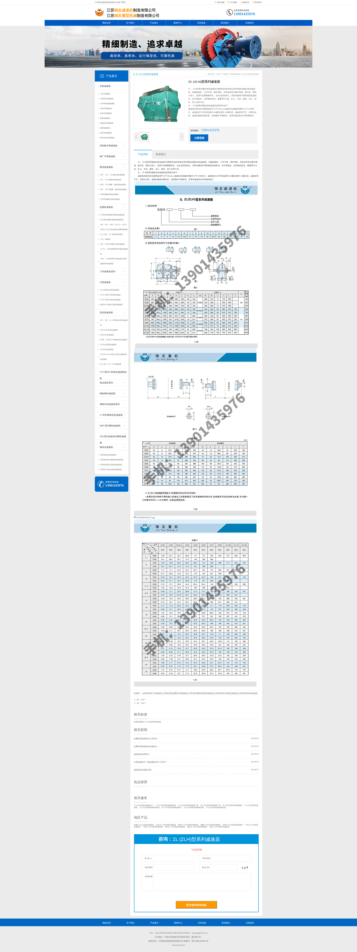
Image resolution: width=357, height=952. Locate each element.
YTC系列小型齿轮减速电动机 (113, 373)
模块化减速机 (106, 447)
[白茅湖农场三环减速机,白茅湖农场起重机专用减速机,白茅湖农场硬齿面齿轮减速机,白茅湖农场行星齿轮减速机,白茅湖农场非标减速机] (99, 14)
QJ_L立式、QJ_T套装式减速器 (111, 234)
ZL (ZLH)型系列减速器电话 (171, 807)
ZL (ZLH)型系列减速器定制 (194, 807)
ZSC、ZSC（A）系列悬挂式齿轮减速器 (114, 322)
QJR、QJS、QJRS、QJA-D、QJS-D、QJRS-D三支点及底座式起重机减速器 (114, 227)
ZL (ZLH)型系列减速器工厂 (144, 805)
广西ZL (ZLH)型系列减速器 (153, 827)
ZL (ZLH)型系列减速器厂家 (188, 805)
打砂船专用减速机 (107, 99)
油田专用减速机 (106, 133)
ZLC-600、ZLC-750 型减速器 (110, 364)
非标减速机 (105, 86)
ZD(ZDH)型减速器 (107, 335)
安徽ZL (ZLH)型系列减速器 (144, 825)
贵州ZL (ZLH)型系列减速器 (175, 827)
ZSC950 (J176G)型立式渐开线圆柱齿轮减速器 (113, 356)
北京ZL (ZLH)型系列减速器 (166, 825)
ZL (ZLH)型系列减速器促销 (149, 807)
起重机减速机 (106, 207)
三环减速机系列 (107, 271)
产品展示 (154, 23)
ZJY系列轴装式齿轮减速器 (110, 199)
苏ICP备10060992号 (200, 941)
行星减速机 (105, 282)
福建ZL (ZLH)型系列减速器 (210, 825)
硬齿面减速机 (105, 118)
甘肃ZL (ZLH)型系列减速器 (233, 825)
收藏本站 (245, 2)
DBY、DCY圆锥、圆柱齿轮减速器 (113, 185)
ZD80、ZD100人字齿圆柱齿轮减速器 (113, 340)
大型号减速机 (105, 94)
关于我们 (130, 23)
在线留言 (249, 23)
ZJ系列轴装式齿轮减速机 (109, 194)
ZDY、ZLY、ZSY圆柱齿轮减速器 (112, 175)
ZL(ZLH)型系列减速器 (108, 345)
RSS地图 (233, 2)
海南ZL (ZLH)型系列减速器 (197, 827)
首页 (218, 74)
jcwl (183, 945)
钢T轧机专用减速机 (107, 138)
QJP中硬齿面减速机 (107, 104)
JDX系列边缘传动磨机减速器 (113, 437)
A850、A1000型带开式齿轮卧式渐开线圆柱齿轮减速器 (113, 261)
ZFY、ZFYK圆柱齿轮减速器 (110, 180)
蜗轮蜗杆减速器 (107, 393)
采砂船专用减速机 (109, 145)
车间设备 (201, 23)
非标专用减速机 (106, 108)
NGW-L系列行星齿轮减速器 (110, 300)
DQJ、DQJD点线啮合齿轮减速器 (112, 244)
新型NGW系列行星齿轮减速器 (111, 305)
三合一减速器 (105, 239)
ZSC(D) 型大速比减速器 (109, 330)
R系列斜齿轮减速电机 (108, 455)
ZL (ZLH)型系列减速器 (147, 74)
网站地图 (221, 2)
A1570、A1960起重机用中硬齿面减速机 (114, 251)
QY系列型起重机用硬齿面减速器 (112, 215)
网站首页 (106, 23)
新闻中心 (177, 23)
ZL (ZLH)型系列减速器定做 (216, 807)
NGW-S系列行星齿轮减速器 (110, 295)
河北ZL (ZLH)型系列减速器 (219, 827)
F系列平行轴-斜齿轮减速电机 (111, 469)
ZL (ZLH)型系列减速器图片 (233, 805)
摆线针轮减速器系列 (110, 404)
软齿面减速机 (106, 312)
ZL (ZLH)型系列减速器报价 (166, 805)
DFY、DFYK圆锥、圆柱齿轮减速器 (113, 189)
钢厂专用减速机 (107, 156)
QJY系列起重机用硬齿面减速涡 (111, 220)
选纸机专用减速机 (107, 123)
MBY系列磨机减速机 (110, 425)
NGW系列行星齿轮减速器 (109, 290)
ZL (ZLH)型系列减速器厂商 (210, 805)
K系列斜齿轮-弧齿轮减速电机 (111, 465)
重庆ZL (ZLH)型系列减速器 (188, 825)
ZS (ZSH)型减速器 (107, 349)
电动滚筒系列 (106, 383)
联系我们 (258, 2)
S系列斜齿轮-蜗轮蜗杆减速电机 (111, 460)
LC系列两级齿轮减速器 (111, 415)
